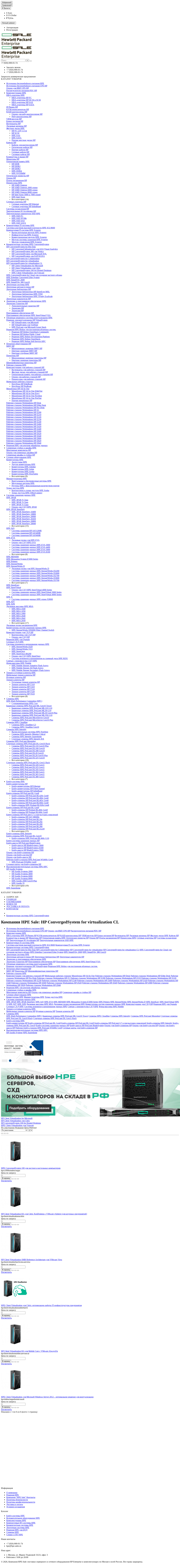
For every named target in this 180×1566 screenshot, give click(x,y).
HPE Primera (11, 561)
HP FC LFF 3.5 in (19, 131)
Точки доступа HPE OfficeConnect (27, 493)
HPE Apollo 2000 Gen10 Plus (24, 881)
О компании (11, 1492)
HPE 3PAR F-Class (20, 500)
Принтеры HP (12, 355)
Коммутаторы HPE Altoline (24, 467)
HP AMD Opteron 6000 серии (25, 190)
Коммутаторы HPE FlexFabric (25, 474)
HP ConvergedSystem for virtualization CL (24, 263)
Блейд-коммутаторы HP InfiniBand (27, 791)
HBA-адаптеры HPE (15, 95)
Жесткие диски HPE (15, 128)
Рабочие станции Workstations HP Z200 (23, 412)
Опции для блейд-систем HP (19, 855)
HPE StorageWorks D (15, 566)
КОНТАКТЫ (12, 909)
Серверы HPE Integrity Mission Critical (28, 734)
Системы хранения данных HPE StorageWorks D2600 (35, 573)
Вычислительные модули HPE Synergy (29, 232)
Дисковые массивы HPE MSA (19, 606)
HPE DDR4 (17, 171)
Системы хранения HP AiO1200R (27, 531)
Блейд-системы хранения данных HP (23, 841)
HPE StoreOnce (18, 651)
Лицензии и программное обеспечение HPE (26, 301)
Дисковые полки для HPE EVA (26, 540)
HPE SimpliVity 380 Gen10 (18, 282)
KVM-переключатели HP (17, 109)
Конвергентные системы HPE (19, 1525)
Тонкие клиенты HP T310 (23, 684)
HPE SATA (16, 138)
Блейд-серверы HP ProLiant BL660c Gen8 (30, 803)
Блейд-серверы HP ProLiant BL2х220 (28, 829)
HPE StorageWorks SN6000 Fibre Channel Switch (33, 630)
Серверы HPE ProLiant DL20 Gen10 (28, 753)
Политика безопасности (17, 1500)
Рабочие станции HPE (16, 365)
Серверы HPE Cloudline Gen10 (25, 727)
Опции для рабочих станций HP (26, 377)
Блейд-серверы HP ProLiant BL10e (27, 819)
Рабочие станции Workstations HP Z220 (23, 417)
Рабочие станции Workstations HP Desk (23, 403)
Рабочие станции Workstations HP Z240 (23, 422)
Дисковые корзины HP (16, 126)
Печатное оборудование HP (18, 344)
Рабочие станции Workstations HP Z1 (22, 410)
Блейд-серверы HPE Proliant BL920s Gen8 (30, 805)
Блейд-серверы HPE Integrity (19, 833)
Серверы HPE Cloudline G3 (24, 725)
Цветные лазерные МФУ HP (24, 351)
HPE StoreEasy (12, 585)
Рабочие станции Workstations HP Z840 (23, 443)
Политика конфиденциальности (20, 1502)
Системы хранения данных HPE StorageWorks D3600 (35, 578)
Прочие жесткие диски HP (24, 140)
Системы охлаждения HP (17, 209)
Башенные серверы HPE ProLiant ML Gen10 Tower (29, 706)
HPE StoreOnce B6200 (21, 654)
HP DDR (15, 164)
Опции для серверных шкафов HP (21, 452)
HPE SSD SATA (19, 223)
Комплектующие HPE (16, 93)
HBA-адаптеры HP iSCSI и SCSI (26, 100)
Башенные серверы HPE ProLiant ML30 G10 (31, 710)
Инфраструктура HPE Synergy (25, 235)
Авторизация (12, 27)
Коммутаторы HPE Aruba (23, 471)
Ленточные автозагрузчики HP (20, 287)
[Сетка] (2, 1133)
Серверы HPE (12, 699)
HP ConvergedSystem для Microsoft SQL (29, 254)
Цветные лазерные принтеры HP (26, 360)
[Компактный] (7, 1133)
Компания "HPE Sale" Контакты (20, 1497)
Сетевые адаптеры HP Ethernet (25, 204)
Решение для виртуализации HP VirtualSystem (26, 320)
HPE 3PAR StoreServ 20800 (24, 521)
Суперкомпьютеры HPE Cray (25, 703)
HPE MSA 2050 (18, 620)
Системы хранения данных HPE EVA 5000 (31, 549)
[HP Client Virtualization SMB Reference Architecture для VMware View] (15, 1257)
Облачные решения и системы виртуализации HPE (29, 318)
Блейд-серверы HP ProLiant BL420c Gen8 (30, 796)
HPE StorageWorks (14, 564)
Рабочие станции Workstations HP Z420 (23, 426)
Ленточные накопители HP (18, 299)
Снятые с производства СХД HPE (21, 661)
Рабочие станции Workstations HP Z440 (23, 429)
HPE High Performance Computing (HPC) (24, 701)
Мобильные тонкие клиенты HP (20, 675)
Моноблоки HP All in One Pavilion (27, 396)
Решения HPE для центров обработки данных (27, 445)
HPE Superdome (13, 888)
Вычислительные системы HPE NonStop (30, 732)
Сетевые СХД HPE (15, 642)
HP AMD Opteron (19, 185)
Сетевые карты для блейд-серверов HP (23, 864)
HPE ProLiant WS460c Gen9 (24, 862)
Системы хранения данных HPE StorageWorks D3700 (35, 580)
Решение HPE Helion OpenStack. (26, 339)
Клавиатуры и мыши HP (17, 157)
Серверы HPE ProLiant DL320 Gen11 (28, 765)
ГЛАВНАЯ (11, 899)
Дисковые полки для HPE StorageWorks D (30, 568)
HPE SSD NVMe (19, 218)
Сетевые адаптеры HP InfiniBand (26, 206)
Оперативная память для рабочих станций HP (32, 374)
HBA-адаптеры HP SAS (22, 102)
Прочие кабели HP (20, 150)
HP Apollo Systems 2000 (22, 871)
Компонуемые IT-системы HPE (20, 225)
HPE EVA (10, 538)
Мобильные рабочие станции (19, 381)
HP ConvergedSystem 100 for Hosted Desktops (31, 270)
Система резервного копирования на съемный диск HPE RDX (40, 658)
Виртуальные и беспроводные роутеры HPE (31, 481)
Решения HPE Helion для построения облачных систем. (31, 329)
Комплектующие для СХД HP (19, 632)
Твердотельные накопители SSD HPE (23, 213)
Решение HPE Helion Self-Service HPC (29, 341)
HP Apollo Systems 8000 (22, 878)
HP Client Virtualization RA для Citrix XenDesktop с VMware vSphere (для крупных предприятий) (44, 1214)
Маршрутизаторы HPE (16, 478)
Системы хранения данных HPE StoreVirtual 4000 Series (37, 594)
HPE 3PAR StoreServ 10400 (24, 512)
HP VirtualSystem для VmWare (25, 325)
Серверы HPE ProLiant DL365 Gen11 (28, 774)
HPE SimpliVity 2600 (15, 280)
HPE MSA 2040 (18, 616)
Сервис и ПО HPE (14, 1535)
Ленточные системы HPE (17, 284)
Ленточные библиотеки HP (18, 289)
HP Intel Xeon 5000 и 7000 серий (26, 195)
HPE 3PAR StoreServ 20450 (24, 519)
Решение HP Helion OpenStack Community (30, 332)
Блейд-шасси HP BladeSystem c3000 (27, 845)
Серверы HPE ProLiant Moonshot (21, 741)
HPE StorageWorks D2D (22, 646)
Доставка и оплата (14, 1504)
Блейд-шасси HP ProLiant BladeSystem (23, 843)
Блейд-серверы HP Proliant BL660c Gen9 (30, 812)
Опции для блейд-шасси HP (18, 857)
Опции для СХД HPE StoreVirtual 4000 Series (32, 590)
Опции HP (11, 178)
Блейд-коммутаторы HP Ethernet (26, 786)
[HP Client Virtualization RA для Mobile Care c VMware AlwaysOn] (15, 1349)
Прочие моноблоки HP (22, 400)
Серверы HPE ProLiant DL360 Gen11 (28, 772)
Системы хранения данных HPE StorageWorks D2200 (35, 571)
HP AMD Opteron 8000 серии (25, 192)
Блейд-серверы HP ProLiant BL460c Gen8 (30, 798)
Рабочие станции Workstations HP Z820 (23, 441)
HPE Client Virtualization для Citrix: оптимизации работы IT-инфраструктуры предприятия (41, 1305)
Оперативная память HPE (18, 161)
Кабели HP (11, 142)
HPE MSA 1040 (18, 609)
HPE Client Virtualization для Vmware (28, 273)
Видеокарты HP (13, 124)
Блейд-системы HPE (15, 781)
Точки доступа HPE (15, 488)
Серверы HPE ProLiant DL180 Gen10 (28, 751)
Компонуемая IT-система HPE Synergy (23, 230)
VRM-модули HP (14, 119)
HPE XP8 (10, 604)
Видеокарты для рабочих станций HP (28, 370)
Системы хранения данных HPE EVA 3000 (31, 545)
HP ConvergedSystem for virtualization (22, 261)
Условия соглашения (15, 1507)
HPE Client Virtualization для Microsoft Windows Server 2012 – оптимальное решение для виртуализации (47, 1397)
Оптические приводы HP (17, 176)
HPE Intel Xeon (18, 197)
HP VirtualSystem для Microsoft (25, 322)
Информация (7, 1488)
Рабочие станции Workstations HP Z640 (23, 436)
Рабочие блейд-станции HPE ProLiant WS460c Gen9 (29, 859)
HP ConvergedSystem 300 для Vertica (28, 251)
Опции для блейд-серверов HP (20, 852)
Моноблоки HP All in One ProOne (27, 398)
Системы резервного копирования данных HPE (27, 644)
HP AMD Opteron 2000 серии (25, 187)
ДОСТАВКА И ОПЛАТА (18, 906)
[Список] (5, 1133)
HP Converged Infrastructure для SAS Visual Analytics (35, 249)
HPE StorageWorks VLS (22, 649)
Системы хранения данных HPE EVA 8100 (31, 552)
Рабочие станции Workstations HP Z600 (23, 431)
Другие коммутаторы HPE (23, 464)
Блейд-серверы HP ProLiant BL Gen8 (22, 793)
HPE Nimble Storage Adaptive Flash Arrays (30, 665)
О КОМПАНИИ (13, 902)
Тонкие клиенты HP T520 (23, 691)
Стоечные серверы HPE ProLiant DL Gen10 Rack (28, 744)
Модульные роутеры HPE (23, 483)
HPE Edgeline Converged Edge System (23, 277)
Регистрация (12, 30)
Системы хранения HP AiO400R (26, 533)
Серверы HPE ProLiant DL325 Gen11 (28, 767)
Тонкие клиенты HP (15, 680)
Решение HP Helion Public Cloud (26, 334)
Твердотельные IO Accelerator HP (21, 211)
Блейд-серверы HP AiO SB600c (26, 817)
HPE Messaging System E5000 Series (22, 559)
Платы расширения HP (16, 180)
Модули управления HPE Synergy (27, 242)
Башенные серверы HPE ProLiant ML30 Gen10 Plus (34, 713)
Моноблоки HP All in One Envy (26, 393)
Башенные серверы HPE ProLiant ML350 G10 (32, 715)
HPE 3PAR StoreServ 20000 (24, 516)
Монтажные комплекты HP (18, 450)
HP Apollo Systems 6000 (22, 876)
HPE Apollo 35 (18, 883)
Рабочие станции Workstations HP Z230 (23, 419)
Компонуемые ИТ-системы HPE (20, 1523)
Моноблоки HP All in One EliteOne (27, 391)
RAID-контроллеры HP (16, 112)
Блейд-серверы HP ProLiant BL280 (27, 826)
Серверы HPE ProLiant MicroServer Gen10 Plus (32, 720)
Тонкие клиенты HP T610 (23, 694)
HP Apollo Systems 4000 (22, 874)
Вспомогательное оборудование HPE (23, 1518)
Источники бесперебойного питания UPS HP (26, 86)
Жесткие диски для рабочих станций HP (30, 372)
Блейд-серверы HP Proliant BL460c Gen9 (30, 810)
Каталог (4, 1511)
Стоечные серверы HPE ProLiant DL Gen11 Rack (28, 762)
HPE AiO (10, 528)
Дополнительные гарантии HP (25, 306)
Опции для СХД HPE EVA (24, 542)
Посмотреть (6, 1181)
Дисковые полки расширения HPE (21, 625)
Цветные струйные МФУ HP (25, 353)
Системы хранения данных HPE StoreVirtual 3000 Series (37, 592)
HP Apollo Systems (14, 869)
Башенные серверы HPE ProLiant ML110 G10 (32, 708)
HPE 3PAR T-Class (20, 502)
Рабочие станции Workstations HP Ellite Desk (26, 405)
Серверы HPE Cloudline (17, 722)
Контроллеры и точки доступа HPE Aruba (30, 490)
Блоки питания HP (14, 121)
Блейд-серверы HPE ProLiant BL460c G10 (30, 838)
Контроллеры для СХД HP (24, 635)
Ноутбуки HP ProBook (21, 386)
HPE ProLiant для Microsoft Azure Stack (29, 327)
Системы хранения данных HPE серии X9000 (32, 599)
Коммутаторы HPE (14, 460)
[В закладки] (15, 1178)
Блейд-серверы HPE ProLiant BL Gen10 (24, 836)
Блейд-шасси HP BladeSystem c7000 (27, 850)
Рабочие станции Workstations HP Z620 (23, 434)
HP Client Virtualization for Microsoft (27, 266)
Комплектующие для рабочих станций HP (25, 367)
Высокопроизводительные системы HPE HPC (27, 867)
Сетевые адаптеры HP (16, 202)
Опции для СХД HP (21, 637)
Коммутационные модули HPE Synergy (29, 237)
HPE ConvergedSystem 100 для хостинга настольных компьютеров (30, 1168)
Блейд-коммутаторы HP (17, 784)
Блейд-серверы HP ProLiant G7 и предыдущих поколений (32, 814)
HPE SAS (16, 135)
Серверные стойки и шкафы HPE (21, 448)
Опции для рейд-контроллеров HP (27, 114)
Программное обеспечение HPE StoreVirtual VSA (28, 315)
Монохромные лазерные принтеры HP (29, 358)
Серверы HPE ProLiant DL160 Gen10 (28, 748)
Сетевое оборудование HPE (18, 457)
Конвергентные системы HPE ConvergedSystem (27, 244)
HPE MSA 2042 (18, 618)
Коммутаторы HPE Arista (23, 469)
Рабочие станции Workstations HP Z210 (23, 415)
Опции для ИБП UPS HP (17, 88)
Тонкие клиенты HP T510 (23, 689)
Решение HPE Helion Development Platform (31, 336)
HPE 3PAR (11, 497)
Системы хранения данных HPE (20, 495)
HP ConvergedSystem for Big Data (21, 247)
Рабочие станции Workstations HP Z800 (23, 438)
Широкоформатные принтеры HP (21, 363)
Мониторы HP (12, 159)
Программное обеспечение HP (20, 313)
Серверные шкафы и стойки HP (20, 455)
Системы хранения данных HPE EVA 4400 (31, 547)
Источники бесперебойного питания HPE (25, 83)
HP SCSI (15, 133)
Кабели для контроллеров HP (25, 145)
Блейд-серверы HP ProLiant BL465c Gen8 (30, 800)
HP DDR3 (16, 168)
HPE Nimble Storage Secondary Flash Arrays (31, 670)
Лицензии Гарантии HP (17, 303)
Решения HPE (12, 1495)
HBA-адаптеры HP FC (22, 97)
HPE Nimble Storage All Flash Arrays (27, 668)
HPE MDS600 (12, 557)
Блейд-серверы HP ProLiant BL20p (27, 822)
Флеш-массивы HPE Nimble (18, 663)
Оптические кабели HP (22, 147)
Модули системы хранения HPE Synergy (30, 239)
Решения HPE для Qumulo (18, 639)
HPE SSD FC (17, 216)
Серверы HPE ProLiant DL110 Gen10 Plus (30, 746)
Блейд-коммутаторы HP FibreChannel (28, 788)
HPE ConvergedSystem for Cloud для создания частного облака (34, 275)
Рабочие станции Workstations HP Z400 (23, 424)
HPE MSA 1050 (18, 611)
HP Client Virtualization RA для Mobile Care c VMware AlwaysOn (29, 1351)
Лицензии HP (18, 308)
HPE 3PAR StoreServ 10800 (24, 514)
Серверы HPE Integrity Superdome (27, 736)
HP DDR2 (16, 166)
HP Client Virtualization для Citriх (26, 268)
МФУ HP (10, 346)
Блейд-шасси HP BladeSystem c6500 (27, 848)
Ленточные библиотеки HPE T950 (27, 294)
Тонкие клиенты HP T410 (23, 687)
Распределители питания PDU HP (21, 90)
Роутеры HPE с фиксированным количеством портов (35, 486)
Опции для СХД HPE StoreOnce (26, 656)
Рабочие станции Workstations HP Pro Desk (25, 407)
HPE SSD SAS (18, 221)
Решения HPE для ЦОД (16, 1530)
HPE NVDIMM (18, 173)
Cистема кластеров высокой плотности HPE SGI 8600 (30, 228)
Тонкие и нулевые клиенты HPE (21, 673)
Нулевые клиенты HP (16, 677)
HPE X (9, 597)
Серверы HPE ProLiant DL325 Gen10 (28, 758)
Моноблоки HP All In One (17, 389)
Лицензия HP (18, 310)
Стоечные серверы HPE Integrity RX (28, 739)
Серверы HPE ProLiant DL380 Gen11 (28, 777)
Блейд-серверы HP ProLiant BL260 (27, 824)
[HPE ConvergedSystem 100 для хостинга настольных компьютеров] (15, 1166)
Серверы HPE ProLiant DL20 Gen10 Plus (30, 755)
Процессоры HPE (14, 183)
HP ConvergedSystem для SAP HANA (28, 256)
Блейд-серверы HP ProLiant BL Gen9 (22, 807)
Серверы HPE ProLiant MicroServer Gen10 (30, 717)
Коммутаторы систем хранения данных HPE (26, 628)
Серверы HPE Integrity (16, 729)
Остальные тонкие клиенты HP (26, 682)
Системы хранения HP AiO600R (26, 535)
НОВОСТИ (11, 904)
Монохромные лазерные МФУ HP (27, 348)
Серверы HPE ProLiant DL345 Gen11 (28, 770)
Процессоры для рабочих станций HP (29, 379)
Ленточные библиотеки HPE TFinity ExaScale (32, 296)
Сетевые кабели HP (20, 152)
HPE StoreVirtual (13, 587)
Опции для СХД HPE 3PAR (24, 507)
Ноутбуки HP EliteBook (22, 384)
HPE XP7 (10, 602)
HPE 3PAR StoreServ (15, 509)
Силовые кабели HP (21, 154)
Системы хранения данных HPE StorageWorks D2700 (35, 575)
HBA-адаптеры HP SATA (23, 105)
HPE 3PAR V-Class (20, 505)
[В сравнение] (18, 1178)
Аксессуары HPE (19, 462)
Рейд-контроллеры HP (22, 116)
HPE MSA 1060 (18, 613)
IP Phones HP (12, 107)
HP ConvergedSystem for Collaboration (23, 258)
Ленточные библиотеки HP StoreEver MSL (31, 292)
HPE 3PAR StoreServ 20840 (24, 523)
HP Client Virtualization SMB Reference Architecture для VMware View (31, 1260)
